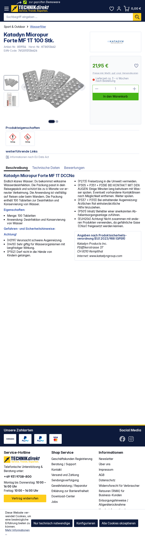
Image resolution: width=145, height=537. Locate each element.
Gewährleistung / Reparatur (69, 485)
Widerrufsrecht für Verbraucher (119, 485)
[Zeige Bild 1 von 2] (52, 121)
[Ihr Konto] (119, 8)
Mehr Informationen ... (17, 531)
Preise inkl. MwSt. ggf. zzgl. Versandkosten (115, 73)
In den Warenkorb (115, 96)
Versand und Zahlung (65, 475)
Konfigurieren (85, 523)
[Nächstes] (81, 87)
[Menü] (6, 8)
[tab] (17, 168)
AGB (101, 475)
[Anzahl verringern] (97, 89)
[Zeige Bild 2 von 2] (57, 121)
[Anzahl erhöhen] (134, 89)
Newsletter (106, 459)
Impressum (106, 469)
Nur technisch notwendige (52, 523)
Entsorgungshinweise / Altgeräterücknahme (113, 502)
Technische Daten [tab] (46, 168)
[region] (45, 90)
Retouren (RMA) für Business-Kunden (111, 493)
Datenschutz (107, 480)
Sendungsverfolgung (65, 480)
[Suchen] (137, 17)
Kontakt (56, 469)
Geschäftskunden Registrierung (71, 459)
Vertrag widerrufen (25, 498)
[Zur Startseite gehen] (30, 8)
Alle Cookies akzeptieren (119, 523)
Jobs (54, 502)
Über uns (104, 464)
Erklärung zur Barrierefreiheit (70, 491)
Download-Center (63, 496)
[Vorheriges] (25, 87)
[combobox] (68, 17)
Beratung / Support (63, 464)
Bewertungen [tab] (74, 168)
